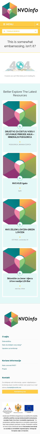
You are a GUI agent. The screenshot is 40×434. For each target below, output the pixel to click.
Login (37, 24)
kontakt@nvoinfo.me (14, 387)
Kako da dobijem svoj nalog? (12, 345)
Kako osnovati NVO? (9, 365)
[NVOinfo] (20, 10)
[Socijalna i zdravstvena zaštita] (20, 273)
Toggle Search (12, 31)
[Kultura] (20, 178)
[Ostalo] (20, 224)
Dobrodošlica (6, 341)
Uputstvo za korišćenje (9, 348)
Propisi (4, 369)
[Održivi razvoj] (20, 126)
